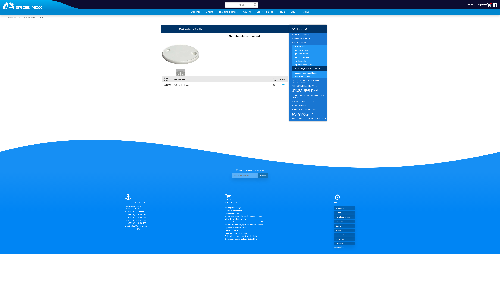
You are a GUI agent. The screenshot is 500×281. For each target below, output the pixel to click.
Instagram (340, 239)
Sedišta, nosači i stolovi (33, 17)
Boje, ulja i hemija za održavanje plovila (241, 236)
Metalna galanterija (301, 39)
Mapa (337, 202)
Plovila (282, 12)
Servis (294, 12)
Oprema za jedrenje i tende (304, 101)
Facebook (340, 235)
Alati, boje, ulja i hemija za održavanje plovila (304, 114)
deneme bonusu (341, 247)
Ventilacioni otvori (303, 77)
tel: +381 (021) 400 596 (134, 212)
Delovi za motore (299, 105)
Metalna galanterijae (233, 210)
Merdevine (300, 46)
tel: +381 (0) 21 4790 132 (135, 214)
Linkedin (339, 244)
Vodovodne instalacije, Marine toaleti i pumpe (305, 81)
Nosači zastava (302, 57)
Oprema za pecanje (303, 65)
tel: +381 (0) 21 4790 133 (135, 217)
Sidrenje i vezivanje (300, 35)
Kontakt (305, 12)
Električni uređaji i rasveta (304, 86)
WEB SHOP (231, 202)
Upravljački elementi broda (304, 109)
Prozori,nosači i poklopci (306, 73)
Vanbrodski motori (265, 12)
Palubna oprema (13, 17)
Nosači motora (301, 50)
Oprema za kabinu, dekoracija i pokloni (309, 119)
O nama (209, 12)
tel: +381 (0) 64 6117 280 (135, 220)
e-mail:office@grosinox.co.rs (136, 226)
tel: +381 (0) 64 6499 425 (135, 223)
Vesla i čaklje (301, 61)
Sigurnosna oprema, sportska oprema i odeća (309, 96)
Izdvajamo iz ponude (228, 12)
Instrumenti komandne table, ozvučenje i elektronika (305, 91)
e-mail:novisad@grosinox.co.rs (137, 229)
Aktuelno (247, 12)
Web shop (195, 12)
